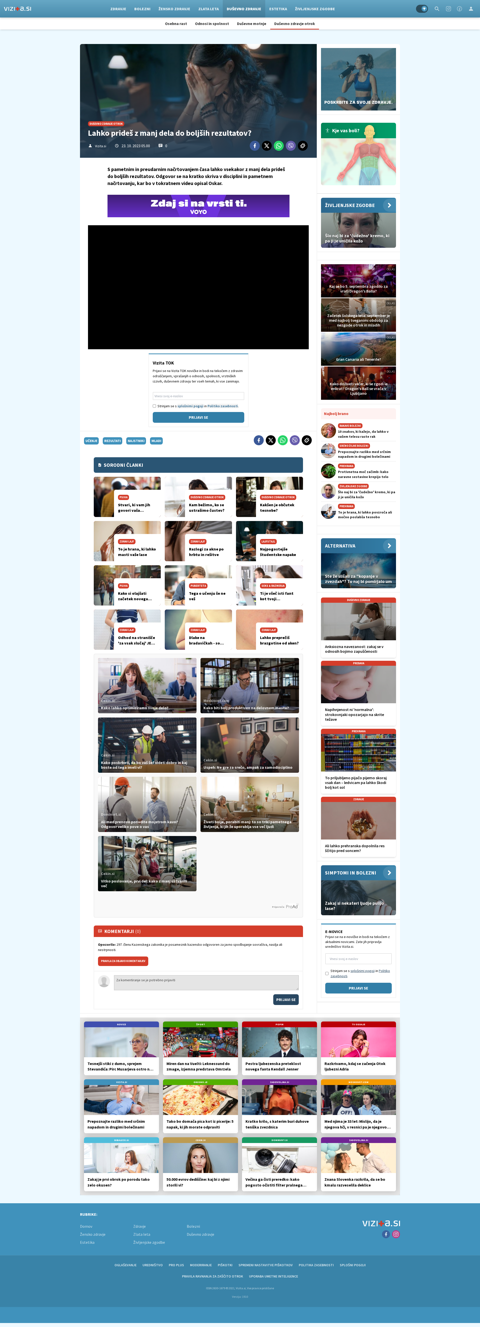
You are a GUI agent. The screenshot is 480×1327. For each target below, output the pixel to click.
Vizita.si (100, 146)
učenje (91, 440)
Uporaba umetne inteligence (273, 1276)
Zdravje (118, 8)
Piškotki (225, 1265)
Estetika (278, 8)
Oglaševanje (125, 1265)
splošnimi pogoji (191, 406)
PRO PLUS (176, 1265)
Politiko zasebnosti (223, 406)
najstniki (136, 440)
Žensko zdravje (174, 8)
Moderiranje (201, 1265)
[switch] (422, 9)
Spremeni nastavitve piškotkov (265, 1265)
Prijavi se (198, 417)
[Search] (437, 9)
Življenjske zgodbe (315, 8)
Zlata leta (208, 8)
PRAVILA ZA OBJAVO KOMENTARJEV (123, 961)
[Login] (471, 9)
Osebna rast (176, 23)
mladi (156, 440)
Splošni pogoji (353, 1265)
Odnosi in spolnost (212, 23)
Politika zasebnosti (316, 1265)
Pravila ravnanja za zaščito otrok (212, 1276)
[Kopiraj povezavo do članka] (303, 146)
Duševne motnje (251, 23)
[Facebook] (459, 8)
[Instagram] (448, 8)
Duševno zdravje (244, 8)
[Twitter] (267, 146)
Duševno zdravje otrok (294, 23)
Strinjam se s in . (198, 406)
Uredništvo (152, 1265)
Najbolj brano (336, 413)
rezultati (112, 440)
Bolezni (142, 8)
